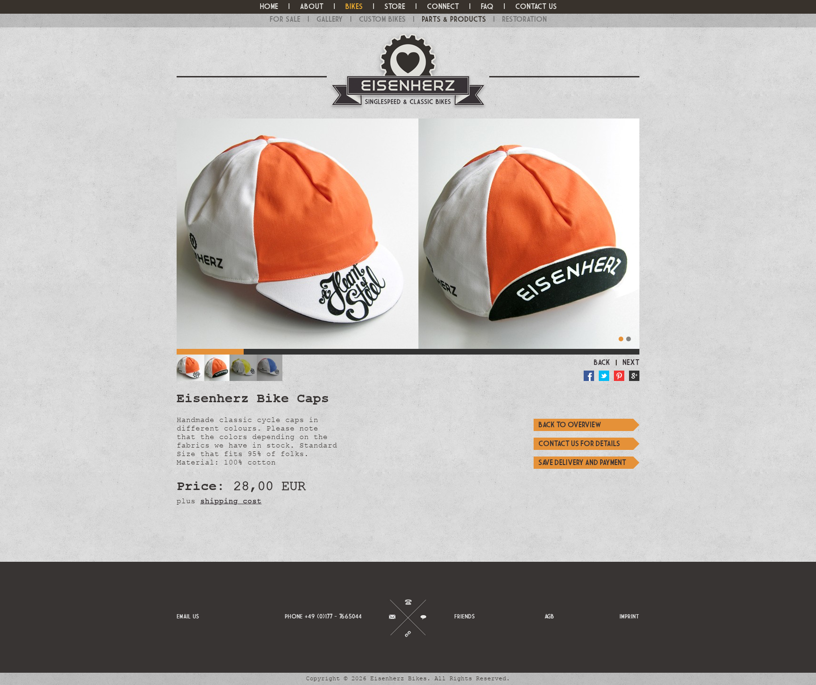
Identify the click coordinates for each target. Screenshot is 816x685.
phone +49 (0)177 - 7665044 (323, 616)
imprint (629, 616)
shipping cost (231, 501)
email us (188, 616)
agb (549, 616)
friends (464, 616)
